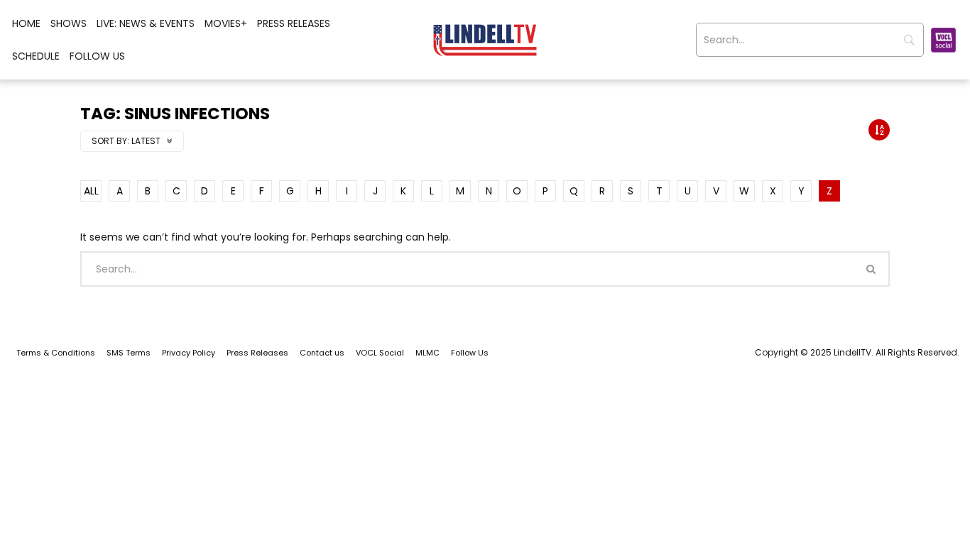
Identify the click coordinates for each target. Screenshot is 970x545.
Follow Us (97, 56)
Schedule (36, 56)
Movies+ (226, 23)
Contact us (322, 352)
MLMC (427, 352)
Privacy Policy (188, 352)
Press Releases (293, 23)
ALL (91, 191)
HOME (26, 23)
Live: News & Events (146, 23)
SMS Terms (129, 352)
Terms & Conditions (55, 352)
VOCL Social (380, 352)
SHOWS (68, 23)
